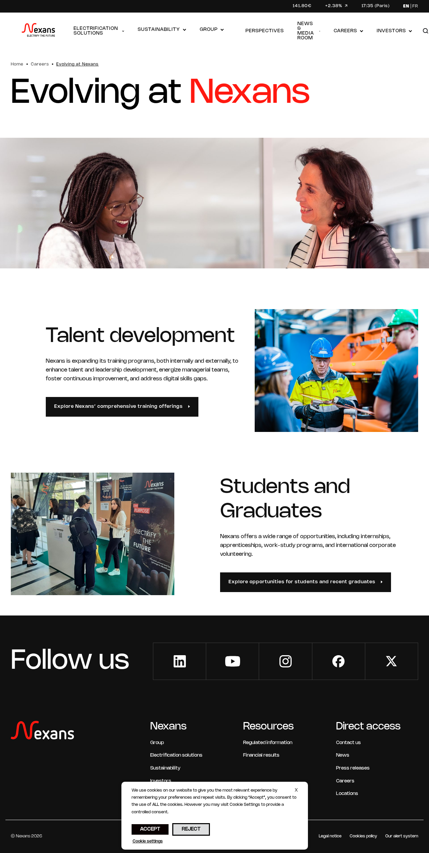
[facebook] (338, 661)
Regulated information (267, 743)
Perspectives (265, 31)
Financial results (261, 755)
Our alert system (401, 836)
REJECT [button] (191, 829)
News (342, 755)
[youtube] (232, 661)
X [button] (296, 790)
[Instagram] (285, 661)
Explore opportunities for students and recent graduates (302, 582)
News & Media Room (305, 31)
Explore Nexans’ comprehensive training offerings (118, 406)
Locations (347, 794)
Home (17, 64)
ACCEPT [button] (150, 829)
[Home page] (38, 31)
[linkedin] (179, 661)
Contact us (348, 743)
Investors (391, 31)
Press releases (353, 768)
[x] (391, 661)
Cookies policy (363, 836)
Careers (345, 31)
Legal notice (330, 836)
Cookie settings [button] (148, 841)
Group (209, 29)
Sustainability (159, 29)
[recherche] (425, 31)
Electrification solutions (96, 31)
